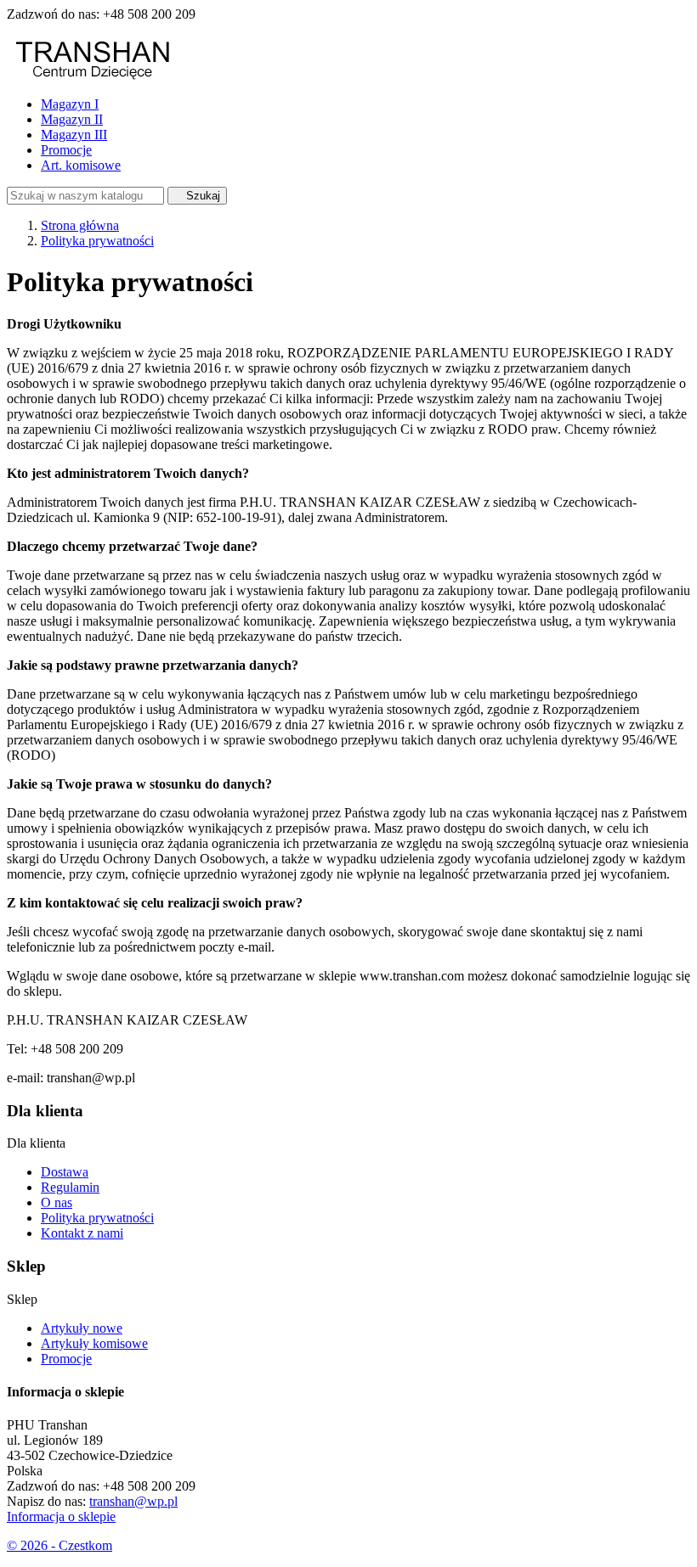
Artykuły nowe (81, 1328)
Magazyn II (72, 119)
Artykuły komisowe (94, 1343)
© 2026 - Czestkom (59, 1545)
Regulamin (70, 1187)
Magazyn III (74, 134)
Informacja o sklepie (61, 1516)
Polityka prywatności (97, 1217)
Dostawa (64, 1172)
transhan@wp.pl (133, 1501)
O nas (56, 1202)
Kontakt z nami (82, 1233)
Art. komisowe (81, 165)
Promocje (66, 150)
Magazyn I (70, 104)
